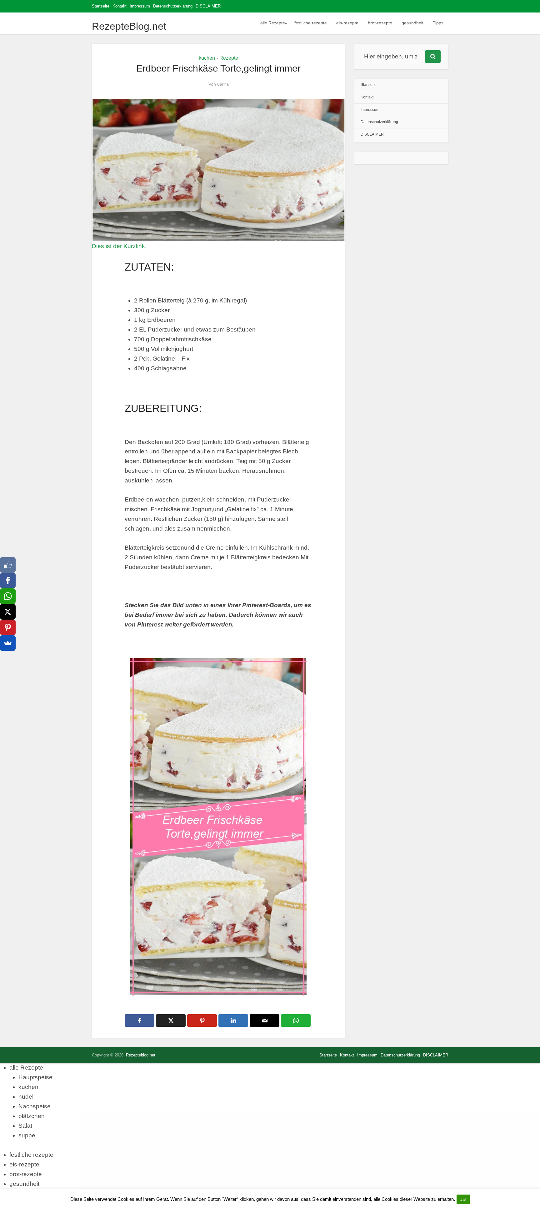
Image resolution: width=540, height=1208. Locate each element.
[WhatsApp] (8, 596)
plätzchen (31, 1116)
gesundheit (412, 22)
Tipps (438, 22)
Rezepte (228, 58)
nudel (25, 1096)
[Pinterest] (8, 627)
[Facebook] (8, 580)
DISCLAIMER (208, 6)
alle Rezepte (272, 22)
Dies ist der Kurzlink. (119, 246)
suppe (26, 1135)
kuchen (207, 58)
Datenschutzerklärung (172, 6)
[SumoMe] (8, 643)
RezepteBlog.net (129, 26)
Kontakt (119, 6)
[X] (8, 612)
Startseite (100, 6)
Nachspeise (34, 1106)
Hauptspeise (35, 1077)
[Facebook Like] (8, 565)
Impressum (140, 6)
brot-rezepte (380, 22)
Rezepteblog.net (140, 1055)
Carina (223, 84)
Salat (25, 1125)
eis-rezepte (347, 22)
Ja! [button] (463, 1199)
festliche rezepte (310, 22)
